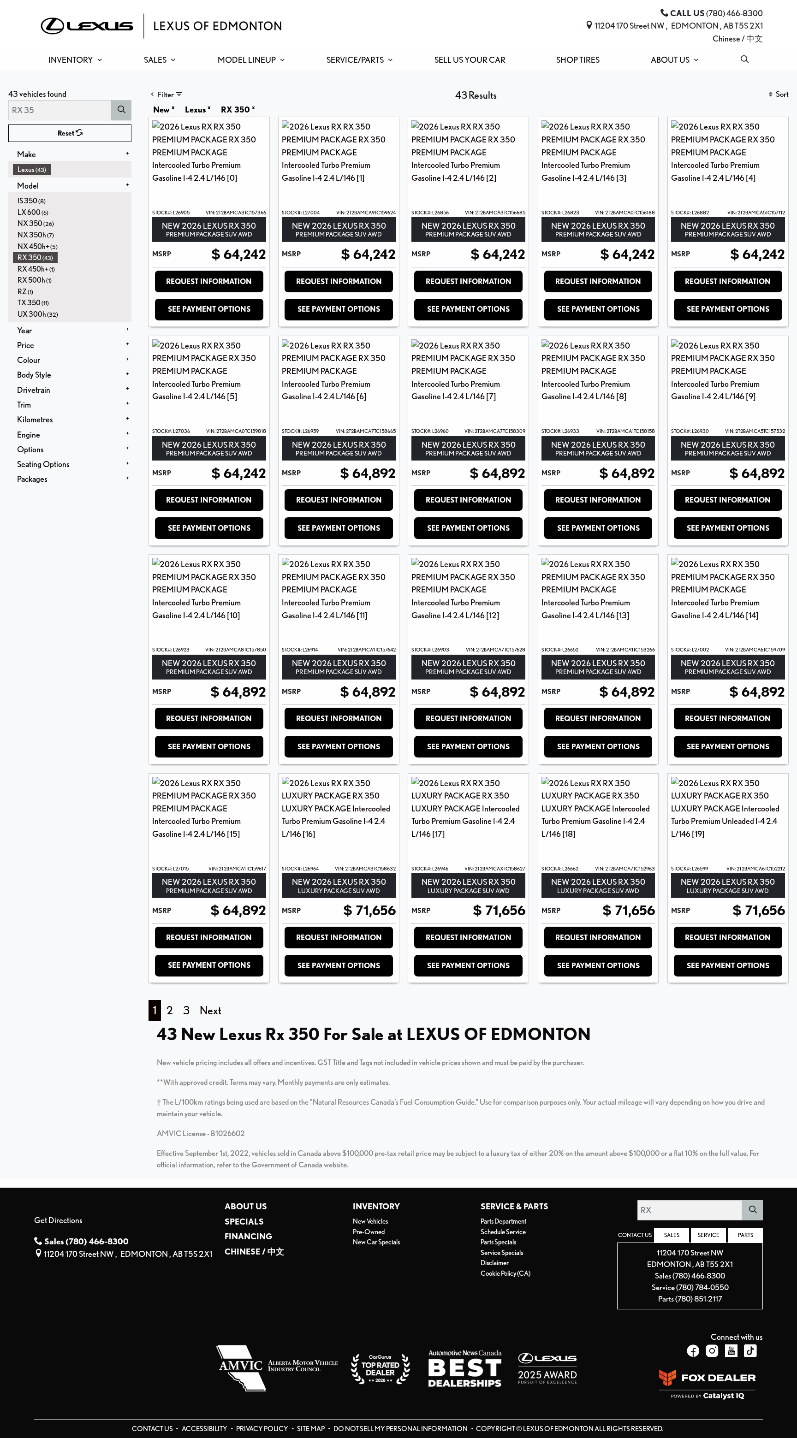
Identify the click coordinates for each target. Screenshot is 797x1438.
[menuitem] (72, 169)
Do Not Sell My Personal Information (401, 1429)
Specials (244, 1221)
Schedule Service (503, 1232)
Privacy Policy (262, 1429)
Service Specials (502, 1253)
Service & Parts (514, 1206)
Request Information (209, 281)
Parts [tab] (745, 1235)
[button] (73, 60)
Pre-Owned (369, 1232)
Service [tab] (709, 1235)
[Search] (121, 110)
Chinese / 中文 (738, 38)
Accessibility (205, 1429)
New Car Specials (376, 1242)
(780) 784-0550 (702, 1287)
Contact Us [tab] (635, 1235)
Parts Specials (498, 1242)
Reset (67, 133)
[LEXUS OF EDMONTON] (161, 24)
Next (210, 1010)
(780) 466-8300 (698, 1275)
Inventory (376, 1206)
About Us (246, 1206)
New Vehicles (370, 1221)
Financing (249, 1236)
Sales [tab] (671, 1235)
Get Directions (58, 1220)
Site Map (311, 1429)
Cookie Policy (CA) (505, 1273)
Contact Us (153, 1429)
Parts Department (503, 1221)
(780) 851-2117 (698, 1298)
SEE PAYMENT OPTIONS (209, 309)
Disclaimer (495, 1263)
